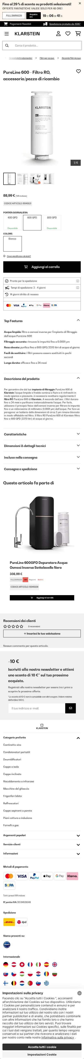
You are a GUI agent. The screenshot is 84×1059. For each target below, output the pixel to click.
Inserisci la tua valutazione (43, 633)
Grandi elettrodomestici (20, 58)
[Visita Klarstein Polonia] (30, 973)
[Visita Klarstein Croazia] (38, 973)
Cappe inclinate (12, 774)
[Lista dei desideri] (67, 33)
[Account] (58, 34)
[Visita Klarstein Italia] (38, 964)
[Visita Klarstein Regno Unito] (54, 964)
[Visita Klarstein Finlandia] (5, 983)
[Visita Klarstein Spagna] (46, 964)
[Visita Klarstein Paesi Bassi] (22, 983)
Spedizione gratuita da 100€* (65, 24)
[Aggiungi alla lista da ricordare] (78, 71)
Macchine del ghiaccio (16, 788)
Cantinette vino (12, 744)
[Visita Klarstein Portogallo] (30, 983)
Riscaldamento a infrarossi (18, 781)
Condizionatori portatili (16, 752)
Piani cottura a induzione (17, 817)
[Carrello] (78, 33)
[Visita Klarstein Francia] (30, 964)
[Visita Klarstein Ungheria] (22, 973)
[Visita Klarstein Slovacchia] (5, 973)
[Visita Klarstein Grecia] (46, 983)
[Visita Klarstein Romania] (46, 973)
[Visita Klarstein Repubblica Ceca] (13, 973)
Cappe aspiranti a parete (17, 810)
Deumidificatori (12, 759)
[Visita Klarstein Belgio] (13, 983)
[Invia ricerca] (7, 45)
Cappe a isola (11, 766)
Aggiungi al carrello (45, 267)
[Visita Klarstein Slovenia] (38, 983)
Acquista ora (34, 15)
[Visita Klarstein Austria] (13, 964)
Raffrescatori (11, 803)
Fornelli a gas (11, 825)
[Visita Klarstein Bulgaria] (54, 973)
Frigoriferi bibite (12, 796)
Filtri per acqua (47, 58)
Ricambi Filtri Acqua (71, 58)
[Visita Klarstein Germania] (5, 964)
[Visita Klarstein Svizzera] (22, 964)
